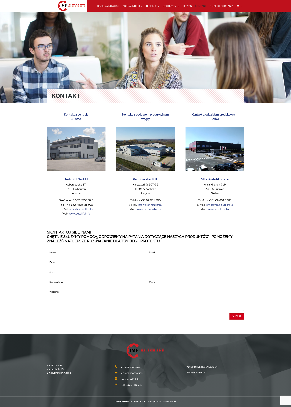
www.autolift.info (79, 213)
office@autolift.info (81, 209)
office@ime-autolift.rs (219, 205)
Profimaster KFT (197, 373)
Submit (236, 316)
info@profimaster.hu (149, 205)
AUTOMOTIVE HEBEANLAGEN (202, 367)
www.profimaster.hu (149, 209)
